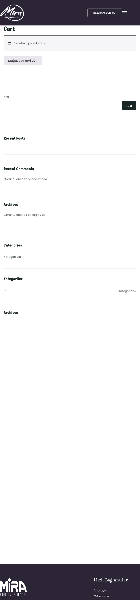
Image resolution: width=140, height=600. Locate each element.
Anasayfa (100, 590)
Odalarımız (101, 596)
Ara (6, 97)
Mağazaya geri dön (22, 61)
